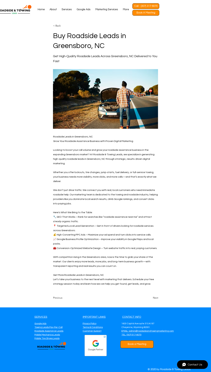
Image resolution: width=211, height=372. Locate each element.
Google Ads (40, 323)
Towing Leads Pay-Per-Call (48, 327)
